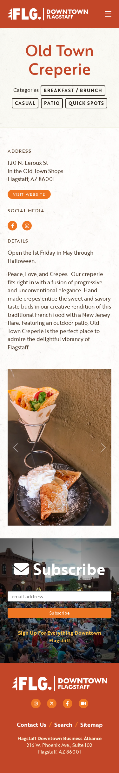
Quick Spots (86, 103)
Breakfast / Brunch (73, 90)
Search (63, 724)
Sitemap (91, 724)
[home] (54, 14)
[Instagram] (36, 703)
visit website (29, 194)
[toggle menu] (108, 14)
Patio (52, 103)
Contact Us (31, 724)
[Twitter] (51, 703)
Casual (25, 103)
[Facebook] (67, 703)
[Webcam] (83, 703)
